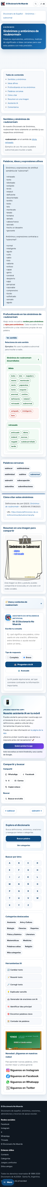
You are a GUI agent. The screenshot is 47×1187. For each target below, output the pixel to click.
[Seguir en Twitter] (23, 1088)
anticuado (15, 432)
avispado (15, 411)
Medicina (27, 940)
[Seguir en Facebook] (23, 1076)
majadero (30, 376)
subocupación (23, 480)
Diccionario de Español (13, 14)
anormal (14, 394)
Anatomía (11, 922)
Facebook (5, 1124)
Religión (28, 946)
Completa (14, 657)
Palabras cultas (14, 946)
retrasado (9, 142)
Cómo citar (12, 95)
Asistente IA (13, 103)
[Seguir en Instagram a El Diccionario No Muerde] (23, 1040)
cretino (25, 394)
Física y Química (14, 934)
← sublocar (10, 811)
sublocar (9, 468)
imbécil (27, 399)
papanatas (23, 385)
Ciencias (22, 928)
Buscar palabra (23, 838)
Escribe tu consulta (13, 629)
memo (13, 380)
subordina (9, 486)
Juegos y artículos (9, 1162)
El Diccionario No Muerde (12, 1144)
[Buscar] (35, 3)
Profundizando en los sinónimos (21, 87)
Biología (10, 928)
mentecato (24, 380)
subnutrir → (37, 811)
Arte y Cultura (26, 922)
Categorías (5, 1158)
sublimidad (10, 474)
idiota (34, 139)
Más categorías (14, 952)
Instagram (5, 1128)
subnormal (7, 18)
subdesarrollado (28, 442)
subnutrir (9, 480)
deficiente (15, 399)
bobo (13, 376)
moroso (24, 437)
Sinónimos (29, 14)
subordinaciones (25, 486)
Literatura (30, 934)
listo (13, 416)
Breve (28, 657)
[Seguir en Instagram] (23, 1070)
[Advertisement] (23, 58)
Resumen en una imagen (18, 99)
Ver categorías (23, 845)
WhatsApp (5, 1136)
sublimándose (23, 468)
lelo (20, 376)
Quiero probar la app (23, 746)
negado (14, 442)
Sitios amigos (6, 1166)
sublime (22, 474)
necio (13, 385)
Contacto (5, 1154)
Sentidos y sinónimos (17, 79)
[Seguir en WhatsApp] (23, 1082)
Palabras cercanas (15, 91)
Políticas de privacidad (17, 1181)
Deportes (34, 928)
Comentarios (13, 107)
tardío (13, 446)
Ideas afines (13, 83)
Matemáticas (13, 940)
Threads (4, 1140)
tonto (13, 390)
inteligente (27, 411)
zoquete (23, 390)
